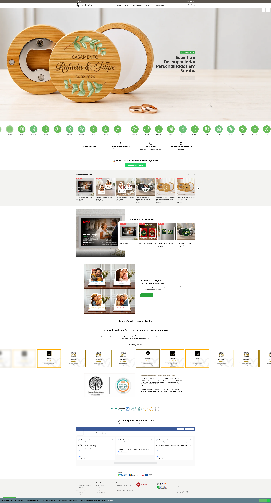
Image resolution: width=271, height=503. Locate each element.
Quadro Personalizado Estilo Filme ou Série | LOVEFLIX (84, 198)
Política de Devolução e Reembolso (83, 485)
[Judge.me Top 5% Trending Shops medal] (157, 409)
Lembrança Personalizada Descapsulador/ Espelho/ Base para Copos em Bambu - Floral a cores (165, 199)
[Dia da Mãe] (148, 129)
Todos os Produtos (159, 5)
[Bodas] (124, 129)
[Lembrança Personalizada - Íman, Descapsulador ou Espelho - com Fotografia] (145, 187)
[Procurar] (188, 5)
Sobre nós (98, 487)
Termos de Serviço (80, 487)
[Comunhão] (112, 129)
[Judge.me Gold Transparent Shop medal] (145, 409)
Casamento (118, 5)
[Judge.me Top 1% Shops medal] (151, 409)
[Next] (268, 10)
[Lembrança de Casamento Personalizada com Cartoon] (105, 187)
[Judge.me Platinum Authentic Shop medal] (133, 409)
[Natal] (71, 129)
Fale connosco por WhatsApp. (135, 165)
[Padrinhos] (23, 129)
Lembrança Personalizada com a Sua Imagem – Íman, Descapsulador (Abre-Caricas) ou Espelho (185, 243)
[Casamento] (88, 129)
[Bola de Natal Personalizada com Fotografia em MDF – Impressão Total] (148, 231)
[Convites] (47, 129)
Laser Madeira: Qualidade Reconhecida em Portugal (157, 375)
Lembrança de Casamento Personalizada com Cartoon (105, 198)
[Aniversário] (59, 129)
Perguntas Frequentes (80, 494)
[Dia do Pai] (136, 129)
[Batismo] (100, 129)
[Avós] (11, 129)
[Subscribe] (194, 486)
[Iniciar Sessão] (191, 5)
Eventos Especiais (137, 5)
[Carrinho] (194, 5)
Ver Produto (188, 74)
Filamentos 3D (99, 494)
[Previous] (263, 10)
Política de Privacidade (80, 490)
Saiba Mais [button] (110, 500)
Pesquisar (98, 490)
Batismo (127, 5)
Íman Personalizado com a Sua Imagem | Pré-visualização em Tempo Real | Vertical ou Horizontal (167, 243)
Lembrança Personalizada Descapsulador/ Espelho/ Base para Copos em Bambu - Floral (186, 199)
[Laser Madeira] (84, 5)
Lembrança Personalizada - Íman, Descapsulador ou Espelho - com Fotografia (143, 199)
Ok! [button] (264, 500)
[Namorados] (35, 129)
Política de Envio (79, 492)
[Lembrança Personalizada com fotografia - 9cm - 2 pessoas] (125, 187)
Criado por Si (149, 5)
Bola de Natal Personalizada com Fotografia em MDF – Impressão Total (147, 242)
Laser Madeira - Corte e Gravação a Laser (99, 433)
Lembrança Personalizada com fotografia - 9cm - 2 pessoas (125, 198)
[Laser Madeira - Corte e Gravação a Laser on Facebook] (80, 432)
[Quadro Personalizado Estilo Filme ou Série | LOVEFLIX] (85, 187)
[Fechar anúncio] (197, 1)
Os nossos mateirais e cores (102, 492)
